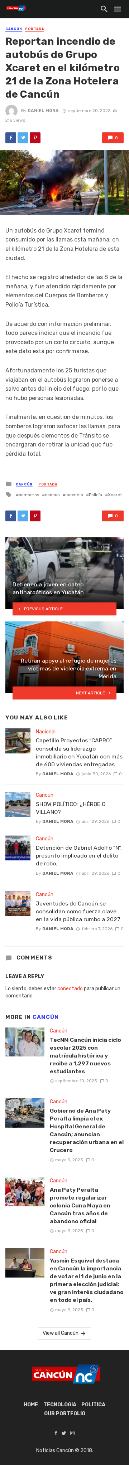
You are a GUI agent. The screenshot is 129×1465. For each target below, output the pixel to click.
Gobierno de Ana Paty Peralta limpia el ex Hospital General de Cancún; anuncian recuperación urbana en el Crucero (87, 1130)
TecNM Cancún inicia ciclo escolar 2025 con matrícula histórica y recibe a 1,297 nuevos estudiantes (85, 1055)
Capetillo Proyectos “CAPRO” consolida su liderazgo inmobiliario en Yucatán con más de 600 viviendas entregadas (79, 752)
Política (93, 1405)
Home (31, 1405)
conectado (70, 989)
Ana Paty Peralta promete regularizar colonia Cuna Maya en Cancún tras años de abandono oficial (80, 1205)
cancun (52, 494)
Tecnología (59, 1405)
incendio (74, 494)
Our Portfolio (64, 1414)
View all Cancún (60, 1333)
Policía (95, 494)
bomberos (29, 494)
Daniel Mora (43, 110)
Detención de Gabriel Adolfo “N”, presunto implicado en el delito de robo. (79, 855)
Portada (34, 29)
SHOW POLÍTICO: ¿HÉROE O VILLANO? (70, 808)
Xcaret (115, 494)
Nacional (46, 732)
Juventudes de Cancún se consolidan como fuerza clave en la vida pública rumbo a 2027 (78, 911)
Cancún (13, 29)
